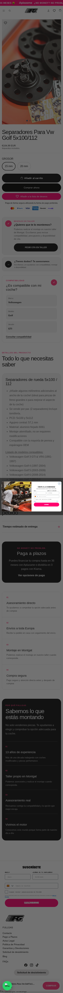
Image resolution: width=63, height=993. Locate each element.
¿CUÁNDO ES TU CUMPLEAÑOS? (52, 490)
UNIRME (46, 504)
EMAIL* (35, 490)
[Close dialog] (59, 483)
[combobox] (36, 496)
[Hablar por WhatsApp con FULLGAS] (7, 985)
